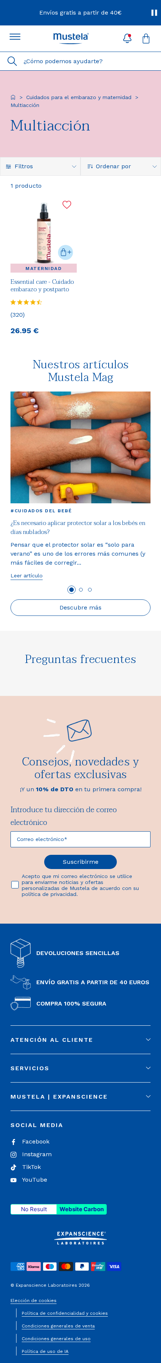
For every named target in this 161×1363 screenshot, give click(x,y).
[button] (127, 38)
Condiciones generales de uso (56, 1338)
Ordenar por (113, 166)
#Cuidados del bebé (41, 510)
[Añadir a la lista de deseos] (67, 205)
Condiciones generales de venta (58, 1326)
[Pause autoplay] (154, 12)
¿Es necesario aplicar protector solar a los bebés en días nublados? (77, 528)
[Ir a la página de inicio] (13, 97)
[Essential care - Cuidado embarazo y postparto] (43, 233)
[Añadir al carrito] (65, 252)
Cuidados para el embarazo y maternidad (78, 97)
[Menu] (14, 36)
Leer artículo (26, 575)
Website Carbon (82, 1209)
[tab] (71, 589)
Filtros (24, 166)
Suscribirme (80, 861)
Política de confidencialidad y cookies (65, 1313)
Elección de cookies (33, 1300)
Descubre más (80, 607)
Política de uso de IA (45, 1351)
